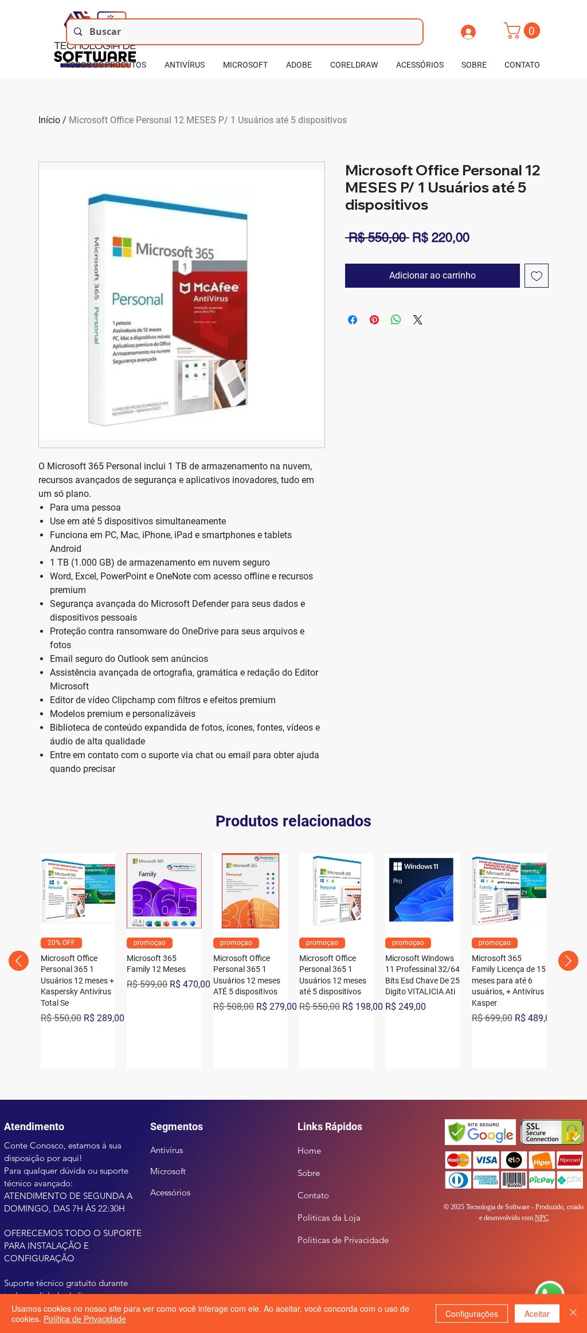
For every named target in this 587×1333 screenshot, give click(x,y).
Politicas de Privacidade (343, 1239)
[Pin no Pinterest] (374, 320)
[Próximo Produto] (568, 961)
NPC (542, 1218)
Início (49, 120)
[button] (524, 30)
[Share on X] (418, 320)
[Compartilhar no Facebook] (352, 320)
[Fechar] (573, 1313)
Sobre (309, 1172)
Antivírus (166, 1149)
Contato (313, 1195)
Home (309, 1150)
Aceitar (537, 1313)
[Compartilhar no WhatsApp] (396, 320)
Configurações (471, 1313)
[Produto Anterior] (19, 961)
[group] (293, 961)
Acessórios (170, 1192)
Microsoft (168, 1171)
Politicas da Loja (329, 1217)
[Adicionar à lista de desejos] (537, 276)
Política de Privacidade (85, 1318)
